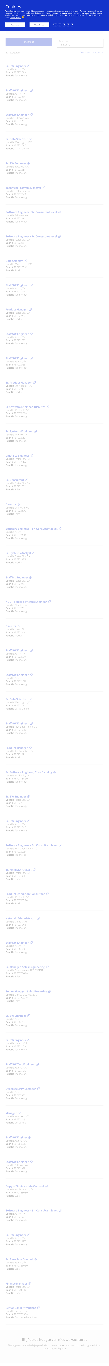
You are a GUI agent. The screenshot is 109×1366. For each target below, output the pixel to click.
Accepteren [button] (15, 25)
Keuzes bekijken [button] (60, 25)
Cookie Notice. (15, 17)
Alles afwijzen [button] (39, 25)
